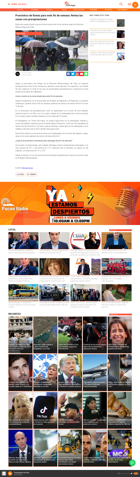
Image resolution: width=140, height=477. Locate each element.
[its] (45, 466)
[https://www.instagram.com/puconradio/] (77, 73)
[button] (20, 174)
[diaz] (95, 466)
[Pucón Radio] (121, 6)
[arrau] (20, 466)
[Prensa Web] (17, 75)
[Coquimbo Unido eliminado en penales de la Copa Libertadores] (120, 466)
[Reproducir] (135, 5)
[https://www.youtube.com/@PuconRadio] (81, 73)
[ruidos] (70, 466)
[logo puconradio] (70, 6)
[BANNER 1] (70, 224)
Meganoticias (27, 168)
